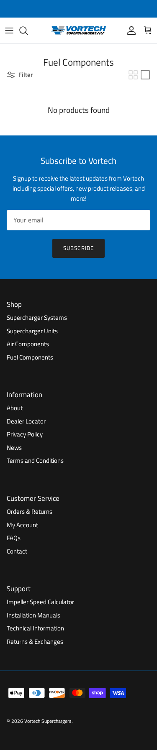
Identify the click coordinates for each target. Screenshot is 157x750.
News (14, 447)
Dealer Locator (26, 421)
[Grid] (133, 75)
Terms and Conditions (35, 460)
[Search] (27, 30)
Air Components (28, 344)
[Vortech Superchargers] (78, 30)
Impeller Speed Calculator (40, 602)
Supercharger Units (32, 331)
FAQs (14, 538)
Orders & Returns (29, 511)
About (15, 408)
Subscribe (78, 248)
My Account (22, 525)
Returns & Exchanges (35, 641)
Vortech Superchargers (48, 721)
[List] (145, 75)
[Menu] (9, 30)
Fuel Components (30, 357)
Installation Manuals (33, 615)
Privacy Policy (25, 434)
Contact (17, 551)
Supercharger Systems (37, 317)
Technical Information (35, 628)
